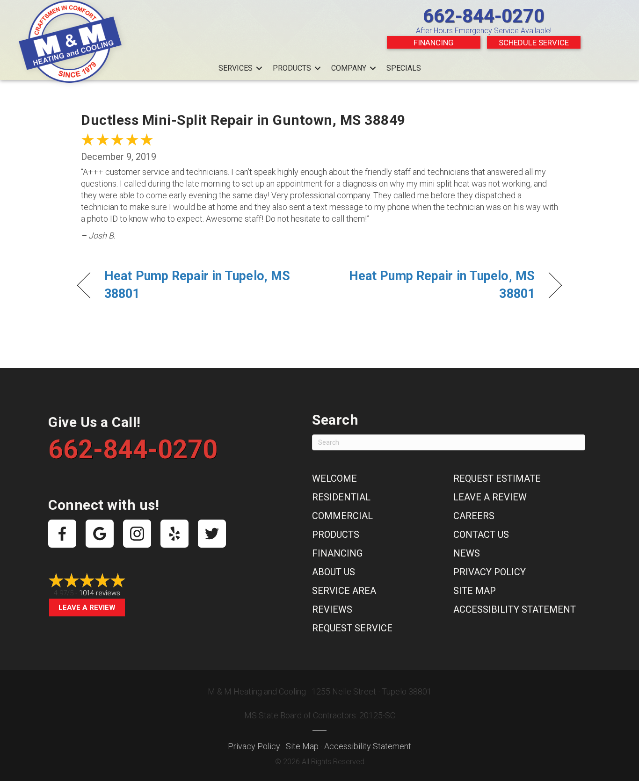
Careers (473, 515)
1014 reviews (99, 593)
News (466, 553)
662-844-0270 (484, 16)
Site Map (474, 590)
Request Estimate (497, 478)
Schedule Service (534, 42)
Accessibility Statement (514, 609)
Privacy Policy (489, 572)
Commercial (342, 515)
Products (292, 68)
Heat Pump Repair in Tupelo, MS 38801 (197, 284)
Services (235, 68)
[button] (259, 68)
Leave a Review (87, 607)
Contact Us (481, 534)
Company (348, 68)
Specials (403, 68)
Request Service (352, 628)
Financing (434, 42)
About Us (333, 572)
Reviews (332, 609)
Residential (341, 497)
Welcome (334, 478)
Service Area (344, 590)
